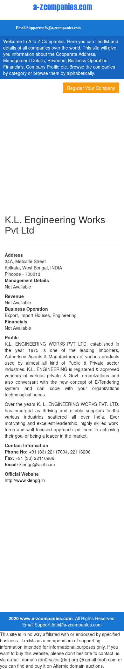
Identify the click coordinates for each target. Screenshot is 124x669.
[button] (43, 28)
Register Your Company (91, 88)
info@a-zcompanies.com (77, 624)
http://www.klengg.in (25, 480)
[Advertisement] (62, 155)
